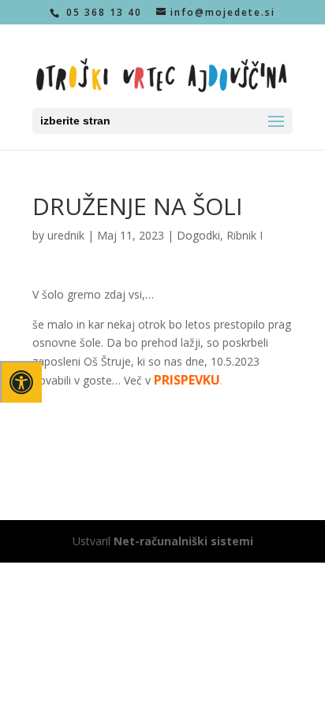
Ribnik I (244, 235)
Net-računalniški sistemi (183, 540)
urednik (65, 235)
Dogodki (198, 235)
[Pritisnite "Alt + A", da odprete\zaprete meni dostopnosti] (21, 382)
